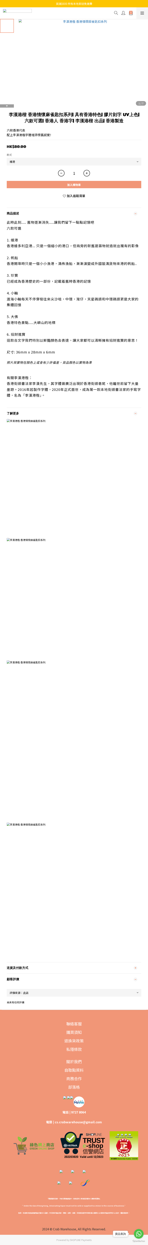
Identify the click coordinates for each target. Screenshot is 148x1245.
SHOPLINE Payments (81, 1240)
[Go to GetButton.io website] (139, 1241)
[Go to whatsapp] (139, 1234)
